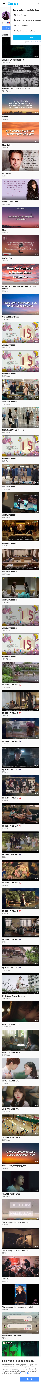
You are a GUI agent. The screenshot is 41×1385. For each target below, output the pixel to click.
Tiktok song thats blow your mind (16, 1251)
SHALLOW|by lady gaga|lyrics (14, 1166)
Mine (4, 230)
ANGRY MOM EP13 (9, 487)
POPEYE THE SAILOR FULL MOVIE (16, 88)
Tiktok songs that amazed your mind (17, 1307)
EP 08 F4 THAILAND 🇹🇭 (11, 911)
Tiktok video (7, 1279)
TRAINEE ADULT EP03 (11, 1137)
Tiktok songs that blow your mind (16, 1222)
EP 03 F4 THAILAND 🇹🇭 (11, 826)
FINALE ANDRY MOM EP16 (13, 430)
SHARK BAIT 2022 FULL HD (13, 60)
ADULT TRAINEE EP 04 (11, 1109)
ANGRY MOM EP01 (9, 656)
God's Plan (6, 173)
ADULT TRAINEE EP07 (11, 1081)
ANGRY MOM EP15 (9, 572)
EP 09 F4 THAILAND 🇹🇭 (11, 854)
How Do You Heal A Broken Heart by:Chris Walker (19, 287)
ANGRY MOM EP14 (9, 515)
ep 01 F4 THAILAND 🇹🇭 (11, 968)
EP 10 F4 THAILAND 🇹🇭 (11, 883)
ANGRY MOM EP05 (9, 628)
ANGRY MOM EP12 (9, 600)
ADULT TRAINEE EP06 (11, 1053)
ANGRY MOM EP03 (9, 458)
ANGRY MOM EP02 (9, 543)
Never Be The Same (10, 202)
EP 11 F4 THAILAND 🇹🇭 (11, 685)
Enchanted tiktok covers (12, 1335)
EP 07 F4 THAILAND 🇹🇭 (11, 939)
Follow (6, 28)
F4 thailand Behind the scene (14, 996)
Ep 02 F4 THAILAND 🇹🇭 (11, 770)
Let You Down (7, 258)
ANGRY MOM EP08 (9, 402)
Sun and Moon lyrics (10, 317)
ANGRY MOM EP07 (9, 373)
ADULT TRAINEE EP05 (11, 1024)
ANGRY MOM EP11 (9, 345)
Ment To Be (6, 145)
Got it (29, 1379)
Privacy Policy (25, 1373)
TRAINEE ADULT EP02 (11, 1194)
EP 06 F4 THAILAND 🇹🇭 (11, 713)
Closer (5, 117)
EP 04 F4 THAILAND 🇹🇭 (11, 741)
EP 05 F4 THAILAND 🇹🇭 (11, 798)
